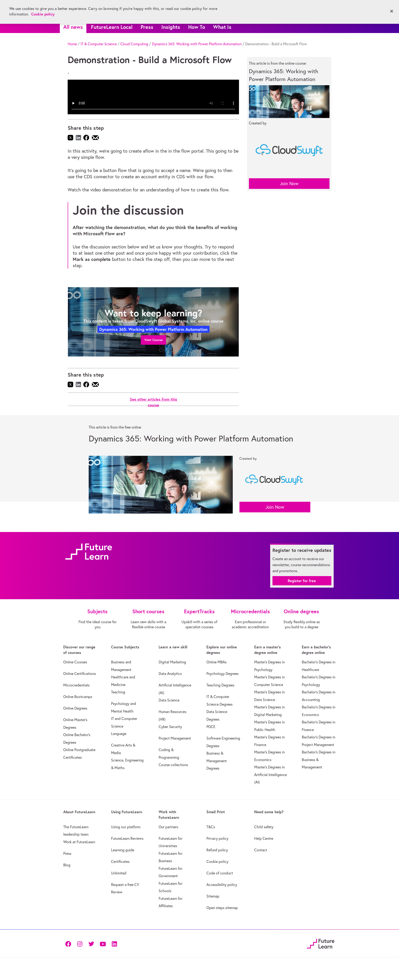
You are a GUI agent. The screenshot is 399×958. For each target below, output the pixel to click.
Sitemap (212, 896)
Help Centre (263, 838)
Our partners (168, 827)
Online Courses (75, 662)
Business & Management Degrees (216, 761)
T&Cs (210, 827)
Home (72, 44)
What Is (222, 27)
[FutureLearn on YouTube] (103, 943)
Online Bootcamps (77, 696)
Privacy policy (217, 838)
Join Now (289, 183)
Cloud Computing (134, 44)
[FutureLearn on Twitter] (91, 943)
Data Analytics (170, 673)
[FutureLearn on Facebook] (69, 943)
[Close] (392, 11)
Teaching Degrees (220, 685)
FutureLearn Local (112, 27)
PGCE (210, 726)
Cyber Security (170, 726)
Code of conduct (219, 873)
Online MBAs (216, 662)
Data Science (169, 700)
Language (118, 733)
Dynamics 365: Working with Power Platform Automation (197, 44)
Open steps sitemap (222, 907)
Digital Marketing (172, 662)
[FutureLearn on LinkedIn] (114, 943)
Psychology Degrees (222, 673)
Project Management (175, 738)
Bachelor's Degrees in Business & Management (318, 759)
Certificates (120, 861)
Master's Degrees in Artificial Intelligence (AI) (270, 774)
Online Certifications (79, 673)
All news (73, 27)
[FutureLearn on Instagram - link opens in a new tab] (79, 943)
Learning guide (122, 850)
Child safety (263, 827)
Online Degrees (75, 708)
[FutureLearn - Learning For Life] (320, 943)
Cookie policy (217, 861)
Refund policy (217, 850)
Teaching (118, 692)
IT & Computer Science (99, 44)
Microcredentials (76, 685)
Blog (66, 865)
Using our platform (125, 827)
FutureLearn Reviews (127, 838)
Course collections (173, 764)
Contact (260, 850)
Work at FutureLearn (79, 842)
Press (147, 27)
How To (196, 27)
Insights (170, 27)
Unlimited (118, 873)
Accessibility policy (221, 884)
